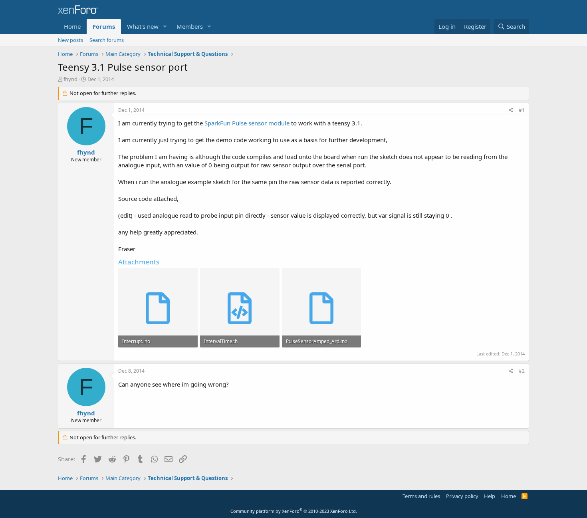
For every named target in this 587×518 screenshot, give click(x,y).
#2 (522, 370)
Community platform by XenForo (293, 511)
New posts (70, 40)
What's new (143, 26)
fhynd (70, 79)
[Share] (511, 110)
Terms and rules (421, 496)
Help (489, 496)
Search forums (106, 40)
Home (72, 26)
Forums (104, 26)
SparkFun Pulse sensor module (247, 123)
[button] (165, 26)
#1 (522, 110)
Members (189, 26)
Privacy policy (462, 496)
